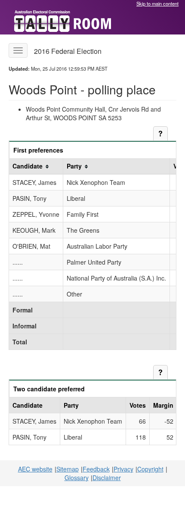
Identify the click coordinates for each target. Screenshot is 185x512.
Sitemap (67, 469)
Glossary (77, 477)
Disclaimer (106, 477)
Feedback (96, 469)
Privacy (123, 469)
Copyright (150, 469)
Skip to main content (157, 3)
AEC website (35, 469)
